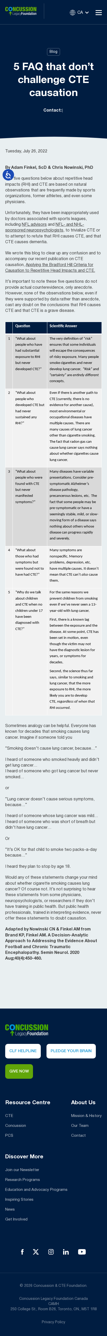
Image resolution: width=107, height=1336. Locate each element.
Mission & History (86, 1116)
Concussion (15, 1126)
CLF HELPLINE (23, 1051)
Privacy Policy (53, 1322)
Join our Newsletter (22, 1170)
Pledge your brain (71, 1051)
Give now (19, 1071)
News (10, 1209)
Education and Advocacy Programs (36, 1190)
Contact (78, 1136)
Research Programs (22, 1180)
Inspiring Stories (19, 1200)
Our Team (80, 1126)
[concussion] (24, 12)
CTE (9, 1116)
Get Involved (16, 1219)
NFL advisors (34, 225)
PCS (9, 1136)
